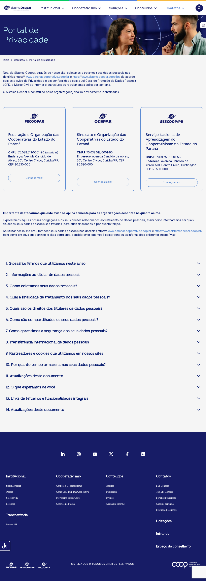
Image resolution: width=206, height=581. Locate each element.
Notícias (110, 485)
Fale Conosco (162, 485)
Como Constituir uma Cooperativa (72, 491)
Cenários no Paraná (65, 503)
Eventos (110, 497)
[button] (199, 7)
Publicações (111, 491)
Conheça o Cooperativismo (69, 485)
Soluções (116, 8)
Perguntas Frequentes (166, 510)
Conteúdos (143, 8)
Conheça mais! (34, 177)
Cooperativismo (84, 8)
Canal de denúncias (165, 503)
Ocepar (9, 491)
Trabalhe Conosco (164, 491)
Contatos (173, 8)
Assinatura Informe (115, 503)
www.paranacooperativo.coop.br (47, 76)
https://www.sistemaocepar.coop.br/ (96, 76)
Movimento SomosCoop (68, 497)
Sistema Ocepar (13, 485)
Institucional (50, 8)
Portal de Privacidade (166, 497)
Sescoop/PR (12, 497)
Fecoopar (10, 503)
